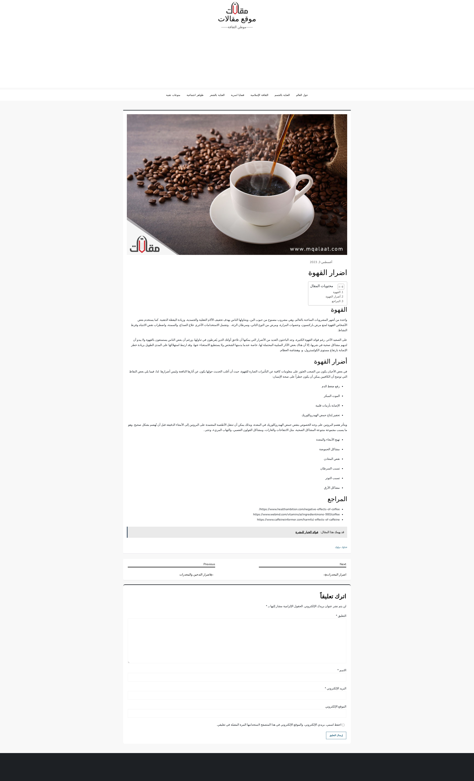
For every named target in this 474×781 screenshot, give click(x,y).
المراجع (336, 301)
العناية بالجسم (282, 95)
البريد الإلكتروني (335, 688)
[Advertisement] (237, 60)
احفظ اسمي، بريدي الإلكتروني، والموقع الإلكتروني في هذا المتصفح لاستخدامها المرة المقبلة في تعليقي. (279, 725)
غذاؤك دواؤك (341, 547)
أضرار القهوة (333, 296)
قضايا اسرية (237, 95)
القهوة (337, 292)
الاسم (341, 670)
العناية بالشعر (217, 95)
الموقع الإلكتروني (335, 707)
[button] (339, 287)
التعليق (341, 616)
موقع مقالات (237, 19)
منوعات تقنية (173, 95)
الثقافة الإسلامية (259, 95)
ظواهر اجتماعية (195, 95)
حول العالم (302, 95)
